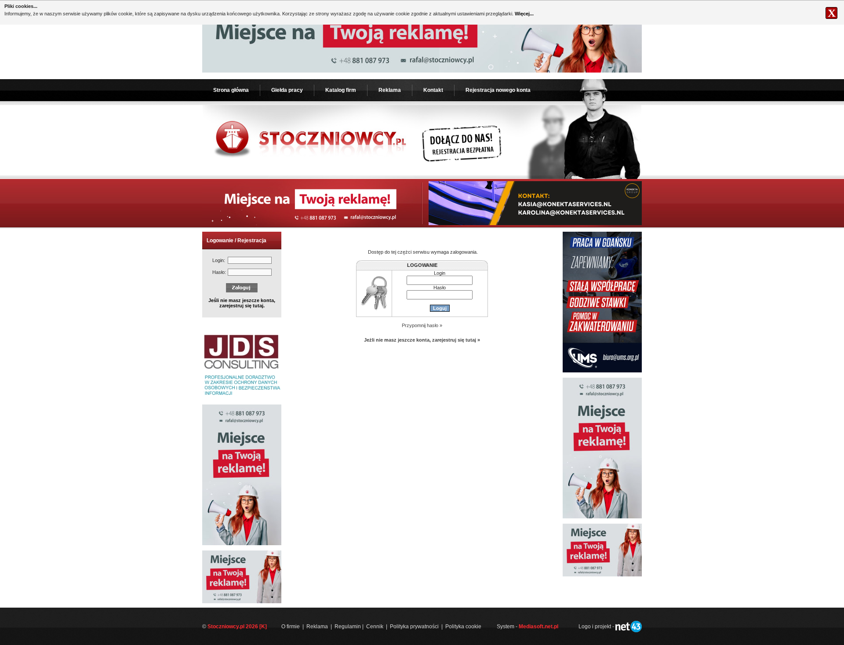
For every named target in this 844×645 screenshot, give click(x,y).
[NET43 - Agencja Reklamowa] (628, 630)
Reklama (389, 90)
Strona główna (231, 90)
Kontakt (433, 90)
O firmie (290, 626)
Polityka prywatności (414, 626)
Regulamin (348, 626)
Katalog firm (340, 90)
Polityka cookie (463, 626)
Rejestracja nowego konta (498, 90)
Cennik (374, 626)
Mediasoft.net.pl (538, 626)
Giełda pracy (287, 90)
